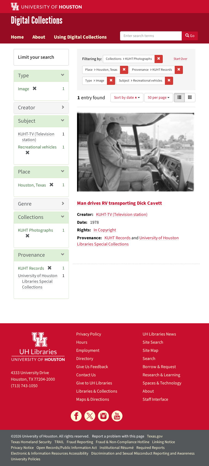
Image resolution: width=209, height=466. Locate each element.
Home (17, 37)
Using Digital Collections (80, 37)
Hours (81, 342)
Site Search (153, 342)
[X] (89, 416)
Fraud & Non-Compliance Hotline (122, 442)
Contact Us (86, 375)
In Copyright (105, 230)
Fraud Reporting (80, 442)
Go (192, 36)
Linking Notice (163, 442)
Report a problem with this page (118, 436)
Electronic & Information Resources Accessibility (49, 453)
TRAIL (59, 442)
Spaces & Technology (162, 383)
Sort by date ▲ (126, 97)
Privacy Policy (88, 334)
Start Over (180, 59)
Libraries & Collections (96, 391)
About (38, 37)
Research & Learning (161, 375)
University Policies (25, 459)
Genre (25, 204)
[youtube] (117, 416)
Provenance (31, 255)
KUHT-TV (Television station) (121, 215)
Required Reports (150, 448)
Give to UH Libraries (94, 383)
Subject (26, 121)
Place (24, 172)
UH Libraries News (159, 334)
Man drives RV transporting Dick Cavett (119, 203)
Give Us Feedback (92, 367)
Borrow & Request (159, 367)
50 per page (157, 97)
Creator (26, 107)
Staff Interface (155, 399)
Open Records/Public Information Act (66, 448)
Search (149, 359)
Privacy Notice (22, 448)
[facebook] (76, 416)
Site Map (150, 350)
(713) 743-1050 (24, 386)
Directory (84, 359)
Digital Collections (36, 20)
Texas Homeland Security (31, 442)
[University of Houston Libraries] (38, 346)
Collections (30, 217)
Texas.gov (155, 436)
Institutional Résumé (117, 448)
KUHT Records (117, 238)
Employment (87, 350)
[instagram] (103, 416)
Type (23, 75)
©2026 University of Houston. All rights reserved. (50, 436)
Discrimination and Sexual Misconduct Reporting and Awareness (143, 453)
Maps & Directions (92, 399)
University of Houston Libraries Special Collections (128, 241)
